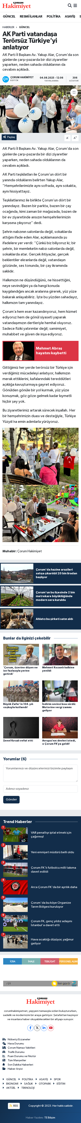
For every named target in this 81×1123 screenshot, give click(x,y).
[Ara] (70, 6)
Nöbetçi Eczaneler (19, 1039)
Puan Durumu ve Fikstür (22, 1056)
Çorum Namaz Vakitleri (21, 1047)
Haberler (8, 27)
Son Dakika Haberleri (20, 1064)
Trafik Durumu (16, 1052)
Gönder (11, 799)
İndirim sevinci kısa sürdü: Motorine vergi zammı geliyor (59, 707)
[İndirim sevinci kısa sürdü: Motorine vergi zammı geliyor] (60, 691)
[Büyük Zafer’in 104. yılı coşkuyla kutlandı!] (21, 691)
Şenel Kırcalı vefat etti (18, 740)
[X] (37, 1028)
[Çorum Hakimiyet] (16, 6)
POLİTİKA (53, 16)
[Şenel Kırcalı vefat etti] (21, 727)
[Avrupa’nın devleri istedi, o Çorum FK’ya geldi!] (60, 727)
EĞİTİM (61, 1083)
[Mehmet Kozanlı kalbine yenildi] (60, 654)
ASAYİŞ (70, 16)
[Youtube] (51, 1028)
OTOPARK (45, 1083)
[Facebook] (30, 1028)
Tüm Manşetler (17, 1060)
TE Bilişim (49, 1117)
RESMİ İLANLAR (31, 16)
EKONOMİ (12, 1083)
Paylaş (11, 137)
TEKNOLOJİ (27, 1087)
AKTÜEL (10, 1087)
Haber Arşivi (15, 1068)
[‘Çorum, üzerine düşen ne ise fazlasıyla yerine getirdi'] (21, 654)
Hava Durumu (16, 1043)
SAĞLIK (28, 1083)
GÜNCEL (9, 16)
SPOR (57, 1079)
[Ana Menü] (75, 6)
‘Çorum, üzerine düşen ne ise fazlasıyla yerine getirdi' (20, 670)
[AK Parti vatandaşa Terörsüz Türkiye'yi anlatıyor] (40, 109)
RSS (15, 1105)
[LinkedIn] (44, 1028)
